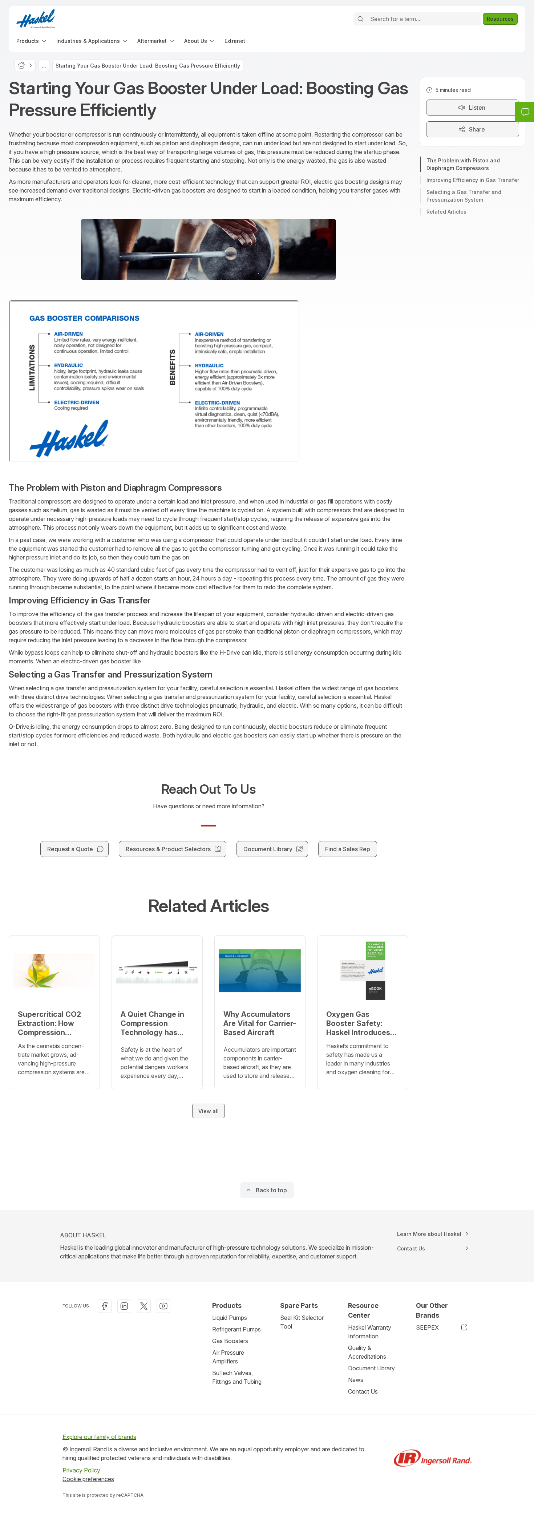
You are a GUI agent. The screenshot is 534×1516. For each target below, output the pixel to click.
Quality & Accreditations (367, 1352)
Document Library (371, 1368)
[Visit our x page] (144, 1306)
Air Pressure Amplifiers (228, 1357)
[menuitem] (32, 41)
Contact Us (363, 1391)
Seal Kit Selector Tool (302, 1322)
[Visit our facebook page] (105, 1306)
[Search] (360, 18)
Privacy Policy (81, 1470)
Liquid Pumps (229, 1317)
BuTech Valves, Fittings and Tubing (237, 1377)
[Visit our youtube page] (163, 1306)
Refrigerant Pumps (236, 1329)
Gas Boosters (230, 1341)
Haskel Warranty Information (369, 1332)
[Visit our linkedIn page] (124, 1306)
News (355, 1379)
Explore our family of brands (99, 1436)
